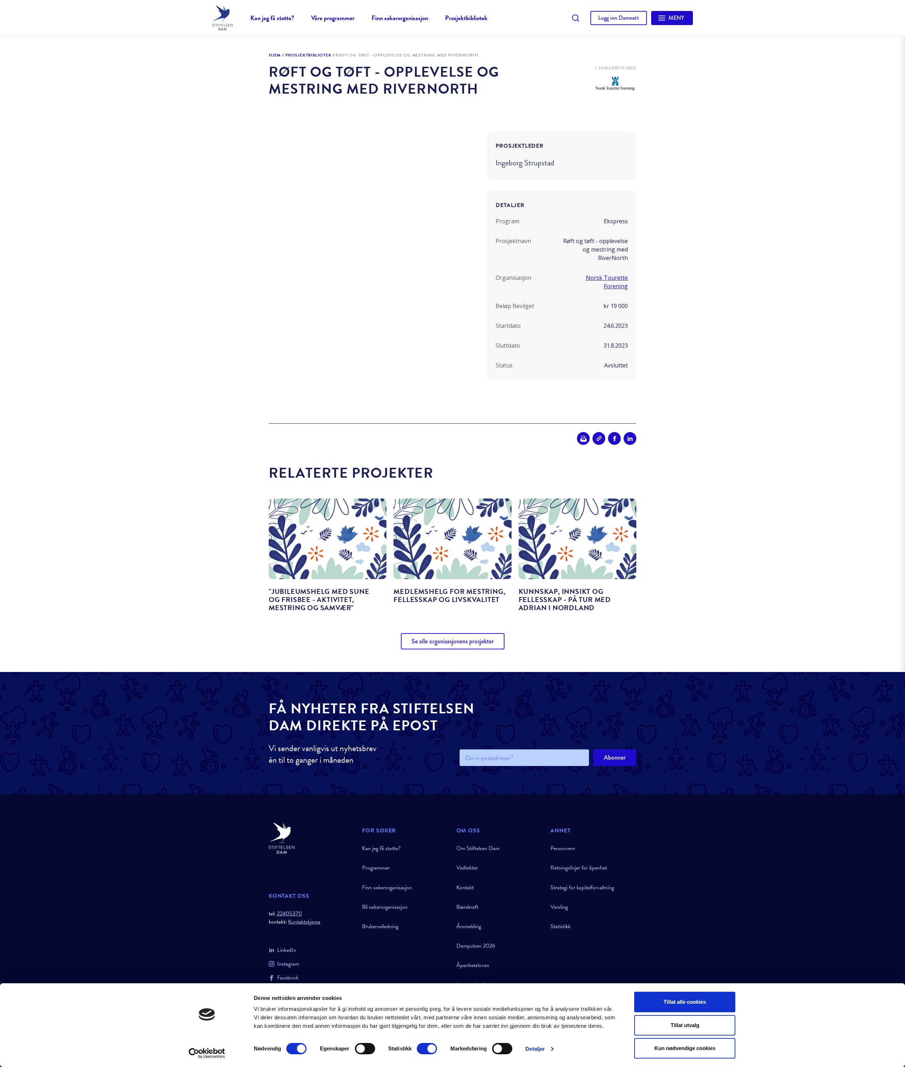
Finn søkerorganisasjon (400, 18)
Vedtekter (467, 867)
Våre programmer (333, 18)
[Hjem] (311, 838)
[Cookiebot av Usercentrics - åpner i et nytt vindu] (207, 1053)
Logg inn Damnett (618, 18)
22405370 (289, 913)
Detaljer (535, 1049)
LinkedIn (286, 950)
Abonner (615, 757)
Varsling (559, 907)
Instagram (288, 964)
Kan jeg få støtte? (272, 18)
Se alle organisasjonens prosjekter (452, 641)
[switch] (365, 1048)
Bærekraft (467, 907)
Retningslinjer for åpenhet (578, 867)
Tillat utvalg (685, 1025)
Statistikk (560, 926)
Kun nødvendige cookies (685, 1048)
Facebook (287, 977)
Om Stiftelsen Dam (478, 848)
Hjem (275, 55)
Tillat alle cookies (685, 1002)
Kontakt (465, 887)
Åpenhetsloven (472, 965)
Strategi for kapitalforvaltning (582, 887)
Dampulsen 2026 (475, 946)
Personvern (562, 848)
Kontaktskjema (304, 922)
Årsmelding (468, 926)
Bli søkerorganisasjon (385, 907)
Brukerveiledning (380, 926)
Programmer (376, 867)
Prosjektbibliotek (466, 18)
